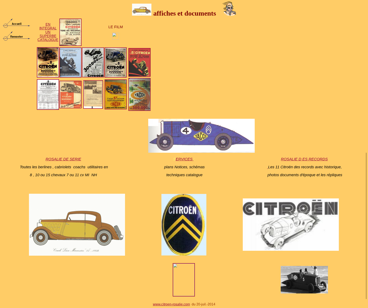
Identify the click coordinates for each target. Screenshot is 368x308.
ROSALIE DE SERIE (63, 159)
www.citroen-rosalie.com (171, 304)
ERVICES (185, 159)
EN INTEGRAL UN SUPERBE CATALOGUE (47, 32)
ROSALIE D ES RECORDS (304, 159)
